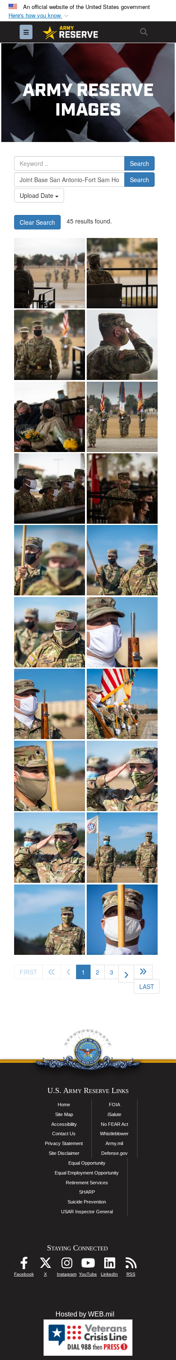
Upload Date (37, 195)
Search (139, 163)
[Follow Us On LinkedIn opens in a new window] (109, 1265)
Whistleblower (114, 1133)
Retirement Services (87, 1182)
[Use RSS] (130, 1265)
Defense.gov (114, 1153)
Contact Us (64, 1133)
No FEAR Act (114, 1124)
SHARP (87, 1192)
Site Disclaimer (64, 1153)
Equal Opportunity (87, 1163)
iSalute (114, 1114)
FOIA (114, 1104)
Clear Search (37, 222)
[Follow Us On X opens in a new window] (45, 1265)
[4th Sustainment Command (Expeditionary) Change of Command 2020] (49, 273)
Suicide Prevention (86, 1201)
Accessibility (64, 1124)
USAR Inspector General (87, 1211)
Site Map (64, 1114)
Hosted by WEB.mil (85, 1314)
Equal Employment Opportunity (87, 1172)
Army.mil (114, 1143)
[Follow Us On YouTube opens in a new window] (88, 1265)
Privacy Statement (64, 1143)
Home (64, 1104)
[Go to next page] (126, 974)
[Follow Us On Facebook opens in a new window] (24, 1265)
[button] (39, 15)
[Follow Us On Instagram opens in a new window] (66, 1265)
